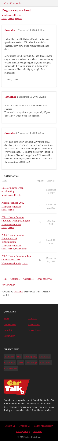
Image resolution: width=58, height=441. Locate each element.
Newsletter (9, 330)
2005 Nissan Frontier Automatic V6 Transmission (12, 238)
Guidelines (28, 279)
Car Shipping (30, 356)
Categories (15, 279)
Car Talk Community (11, 3)
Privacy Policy (8, 284)
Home (4, 279)
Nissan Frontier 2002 (12, 202)
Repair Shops (34, 330)
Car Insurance (10, 368)
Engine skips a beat (16, 10)
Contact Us (10, 425)
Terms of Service (44, 279)
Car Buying (9, 362)
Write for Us (24, 425)
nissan (4, 18)
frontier (11, 18)
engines (18, 18)
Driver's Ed (44, 356)
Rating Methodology (43, 425)
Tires (19, 356)
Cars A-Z (32, 318)
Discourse (18, 291)
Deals (20, 362)
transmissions (20, 249)
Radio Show (34, 324)
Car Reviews (10, 324)
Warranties (9, 356)
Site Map (37, 431)
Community (9, 336)
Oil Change (31, 362)
